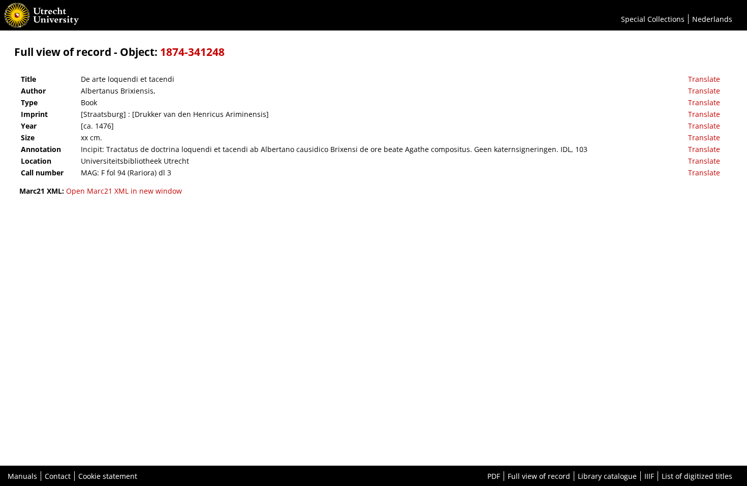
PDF (493, 476)
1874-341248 (192, 52)
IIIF (649, 476)
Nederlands (712, 19)
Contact (58, 476)
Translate (704, 79)
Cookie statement (107, 476)
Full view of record (539, 476)
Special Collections (652, 19)
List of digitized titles (697, 476)
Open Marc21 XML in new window (124, 191)
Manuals (22, 476)
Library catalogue (607, 476)
